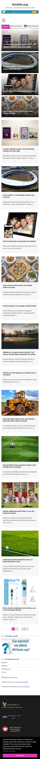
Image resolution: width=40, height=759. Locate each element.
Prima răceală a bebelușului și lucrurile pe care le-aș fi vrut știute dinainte (19, 609)
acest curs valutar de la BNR (17, 682)
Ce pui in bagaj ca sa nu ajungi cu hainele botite (19, 29)
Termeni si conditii (9, 751)
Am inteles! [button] (20, 755)
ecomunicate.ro (24, 686)
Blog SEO (4, 662)
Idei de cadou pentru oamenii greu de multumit (18, 26)
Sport (5, 63)
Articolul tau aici (6, 669)
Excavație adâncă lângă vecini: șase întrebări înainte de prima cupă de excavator (18, 420)
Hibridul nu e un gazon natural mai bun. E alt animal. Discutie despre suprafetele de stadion (19, 353)
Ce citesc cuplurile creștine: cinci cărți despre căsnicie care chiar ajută (18, 150)
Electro (6, 88)
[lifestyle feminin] (12, 709)
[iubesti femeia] (12, 732)
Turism (6, 108)
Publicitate (4, 665)
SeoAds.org (20, 4)
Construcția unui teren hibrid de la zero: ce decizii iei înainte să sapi (18, 561)
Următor (26, 629)
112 (23, 629)
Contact (3, 672)
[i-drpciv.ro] (12, 720)
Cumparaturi (7, 41)
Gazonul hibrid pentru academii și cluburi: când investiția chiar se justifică (19, 466)
